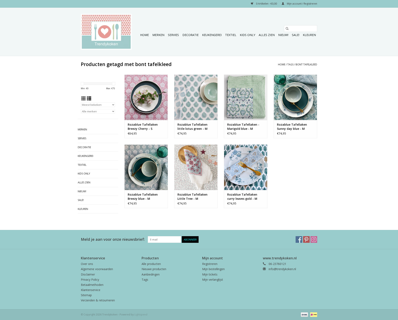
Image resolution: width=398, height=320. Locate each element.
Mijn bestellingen (213, 269)
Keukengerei (212, 35)
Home (144, 35)
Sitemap (86, 295)
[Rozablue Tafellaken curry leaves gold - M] (245, 167)
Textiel (230, 35)
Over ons (87, 264)
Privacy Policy (90, 280)
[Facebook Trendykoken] (299, 239)
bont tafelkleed (306, 64)
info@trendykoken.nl (282, 269)
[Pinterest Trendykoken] (306, 239)
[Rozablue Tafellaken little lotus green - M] (196, 97)
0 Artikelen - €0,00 (266, 3)
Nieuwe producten (154, 269)
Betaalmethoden (92, 285)
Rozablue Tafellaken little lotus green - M (192, 127)
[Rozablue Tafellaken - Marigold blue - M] (245, 97)
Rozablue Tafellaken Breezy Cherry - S (143, 127)
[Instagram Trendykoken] (314, 239)
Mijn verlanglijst (212, 280)
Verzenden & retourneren (98, 300)
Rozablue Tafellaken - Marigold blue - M (243, 127)
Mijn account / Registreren (301, 3)
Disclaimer (88, 274)
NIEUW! (283, 35)
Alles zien (267, 35)
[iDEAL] (313, 314)
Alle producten (151, 264)
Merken (158, 35)
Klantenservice (90, 290)
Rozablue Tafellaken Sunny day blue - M (292, 127)
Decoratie (190, 35)
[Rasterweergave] (83, 98)
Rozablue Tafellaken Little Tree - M (192, 196)
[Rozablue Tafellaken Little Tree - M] (196, 167)
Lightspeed (140, 314)
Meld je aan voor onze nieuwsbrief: (113, 239)
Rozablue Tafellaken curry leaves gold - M (242, 196)
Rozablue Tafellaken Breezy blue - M (143, 196)
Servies (173, 35)
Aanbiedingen (151, 274)
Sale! (295, 35)
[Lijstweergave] (89, 98)
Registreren (209, 264)
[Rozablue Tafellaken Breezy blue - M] (146, 167)
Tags (290, 64)
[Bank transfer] (304, 314)
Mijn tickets (209, 274)
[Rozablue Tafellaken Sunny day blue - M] (295, 97)
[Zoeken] (287, 28)
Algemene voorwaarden (97, 269)
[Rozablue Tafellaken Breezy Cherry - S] (146, 97)
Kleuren (309, 35)
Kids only (247, 35)
